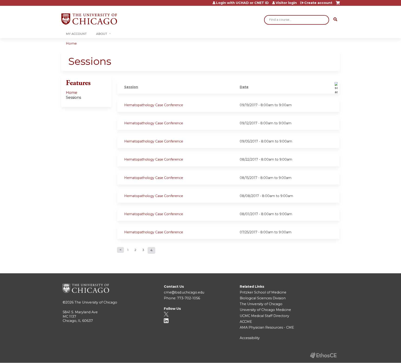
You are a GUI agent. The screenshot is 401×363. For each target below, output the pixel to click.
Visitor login (286, 2)
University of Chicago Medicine (265, 310)
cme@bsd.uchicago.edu (184, 292)
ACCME (246, 322)
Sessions (73, 97)
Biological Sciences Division (263, 298)
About (101, 34)
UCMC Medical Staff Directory (264, 316)
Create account (318, 2)
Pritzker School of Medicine (263, 292)
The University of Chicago (95, 302)
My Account (76, 34)
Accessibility (250, 338)
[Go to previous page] (120, 250)
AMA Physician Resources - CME (267, 327)
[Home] (89, 18)
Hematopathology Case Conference (153, 105)
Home (71, 43)
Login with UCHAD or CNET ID (242, 2)
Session (131, 87)
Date (244, 87)
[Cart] (338, 4)
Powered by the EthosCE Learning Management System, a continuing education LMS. (323, 355)
